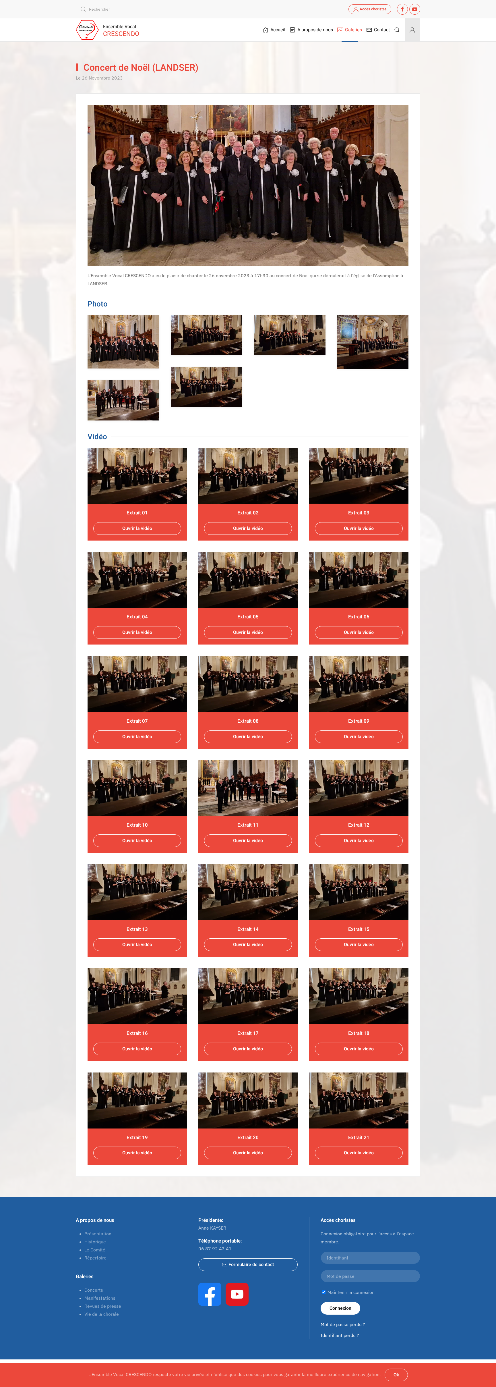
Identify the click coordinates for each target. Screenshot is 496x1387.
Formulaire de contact (251, 1264)
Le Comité (94, 1250)
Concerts (93, 1290)
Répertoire (95, 1258)
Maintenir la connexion (350, 1292)
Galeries (85, 1276)
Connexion (340, 1308)
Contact (382, 29)
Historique (95, 1242)
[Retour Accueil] (87, 29)
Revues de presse (102, 1306)
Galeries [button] (353, 29)
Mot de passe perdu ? (343, 1324)
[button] (397, 29)
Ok (396, 1374)
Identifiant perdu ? (340, 1335)
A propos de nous (95, 1220)
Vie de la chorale (101, 1314)
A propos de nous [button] (315, 29)
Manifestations (99, 1298)
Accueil (277, 29)
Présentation (97, 1233)
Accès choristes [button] (373, 9)
